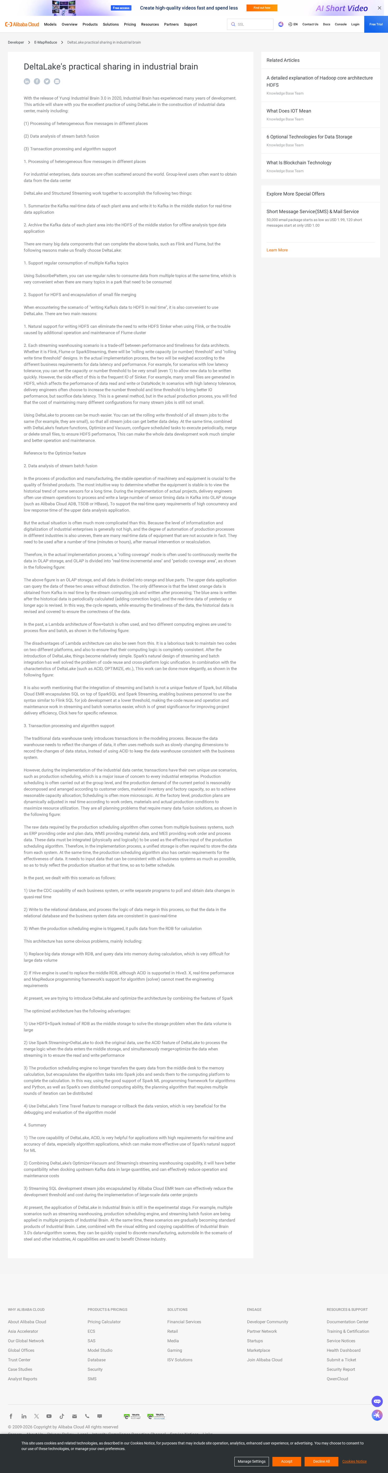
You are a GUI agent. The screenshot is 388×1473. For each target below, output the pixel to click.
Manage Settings (252, 1461)
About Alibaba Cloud (27, 1321)
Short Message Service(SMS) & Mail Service (313, 211)
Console (341, 24)
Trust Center (19, 1359)
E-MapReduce (45, 42)
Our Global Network (26, 1340)
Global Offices (21, 1350)
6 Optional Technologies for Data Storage (309, 136)
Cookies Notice (354, 1461)
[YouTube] (49, 1416)
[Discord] (100, 1416)
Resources (150, 24)
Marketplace (258, 1350)
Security (95, 1369)
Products (90, 24)
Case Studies (20, 1369)
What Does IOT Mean (289, 111)
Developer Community (267, 1321)
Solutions (111, 24)
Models (50, 24)
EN (296, 24)
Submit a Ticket (341, 1359)
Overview (69, 24)
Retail (172, 1331)
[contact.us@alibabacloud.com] (74, 1416)
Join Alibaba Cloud (264, 1359)
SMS (92, 1378)
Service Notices (341, 1340)
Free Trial (376, 24)
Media (173, 1340)
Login (355, 24)
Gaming (174, 1350)
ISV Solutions (179, 1359)
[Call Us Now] (87, 1416)
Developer (16, 42)
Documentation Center (347, 1321)
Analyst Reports (22, 1378)
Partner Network (262, 1331)
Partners (171, 24)
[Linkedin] (24, 1416)
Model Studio (100, 1350)
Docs (326, 24)
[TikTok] (62, 1416)
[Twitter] (36, 1416)
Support (190, 24)
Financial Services (184, 1321)
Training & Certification (348, 1331)
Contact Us (310, 24)
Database (97, 1359)
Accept (286, 1461)
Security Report (341, 1369)
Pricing (130, 24)
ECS (91, 1331)
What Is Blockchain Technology (299, 162)
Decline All (321, 1461)
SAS (92, 1340)
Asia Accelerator (23, 1331)
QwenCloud (337, 1378)
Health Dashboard (344, 1350)
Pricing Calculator (104, 1321)
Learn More (277, 249)
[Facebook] (11, 1416)
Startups (255, 1340)
